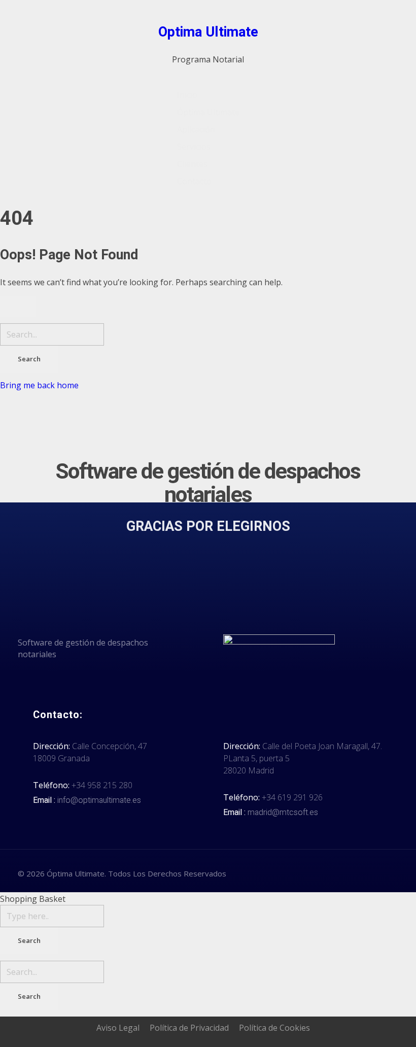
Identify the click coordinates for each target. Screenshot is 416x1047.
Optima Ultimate (208, 32)
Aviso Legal (118, 1027)
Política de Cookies (274, 1027)
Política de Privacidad (189, 1027)
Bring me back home (39, 385)
